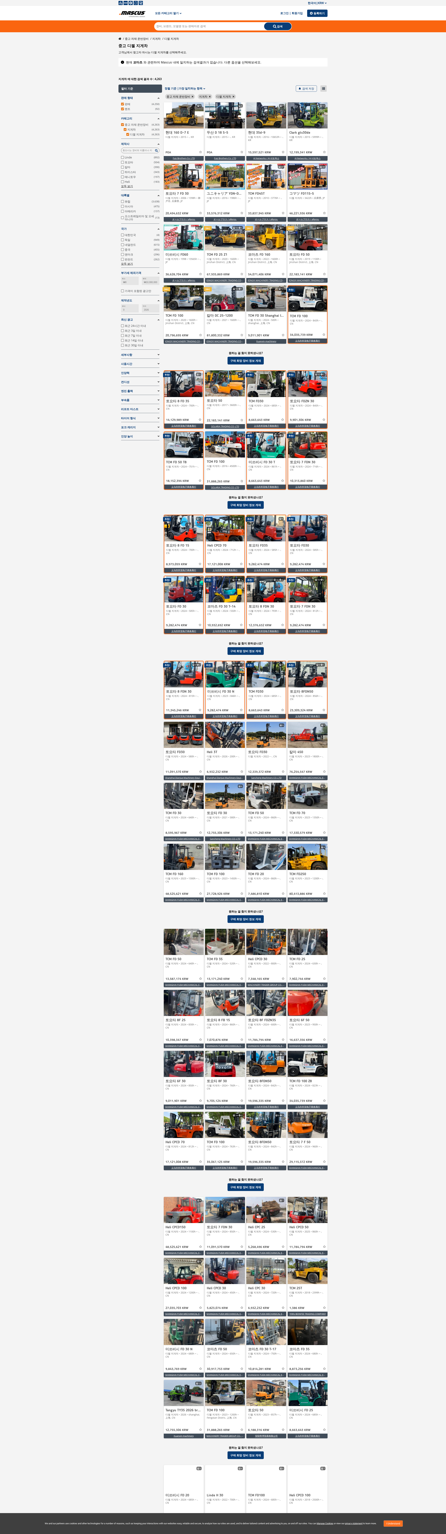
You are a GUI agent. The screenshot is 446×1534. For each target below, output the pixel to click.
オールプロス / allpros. (183, 219)
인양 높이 (127, 436)
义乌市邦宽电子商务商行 (307, 340)
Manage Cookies (325, 1523)
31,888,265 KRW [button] (218, 481)
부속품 (125, 400)
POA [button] (168, 152)
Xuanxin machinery (266, 341)
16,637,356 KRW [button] (300, 1040)
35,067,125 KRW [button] (218, 1162)
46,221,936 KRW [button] (300, 213)
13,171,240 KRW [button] (259, 833)
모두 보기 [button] (127, 186)
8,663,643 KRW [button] (259, 420)
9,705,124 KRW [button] (217, 1101)
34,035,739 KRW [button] (301, 335)
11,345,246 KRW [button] (177, 710)
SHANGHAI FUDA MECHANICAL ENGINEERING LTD (315, 777)
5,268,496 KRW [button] (258, 1247)
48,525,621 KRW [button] (177, 894)
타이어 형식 (128, 418)
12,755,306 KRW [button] (218, 833)
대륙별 (125, 195)
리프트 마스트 (130, 409)
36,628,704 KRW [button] (177, 274)
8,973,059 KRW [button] (176, 564)
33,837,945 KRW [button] (259, 213)
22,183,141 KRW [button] (300, 274)
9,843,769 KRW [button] (176, 1369)
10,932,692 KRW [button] (218, 625)
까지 (144, 306)
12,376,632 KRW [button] (260, 625)
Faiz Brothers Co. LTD (184, 158)
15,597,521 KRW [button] (259, 152)
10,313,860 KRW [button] (301, 481)
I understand (393, 1523)
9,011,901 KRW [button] (258, 335)
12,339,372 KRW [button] (259, 772)
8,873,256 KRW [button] (299, 1369)
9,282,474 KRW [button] (259, 564)
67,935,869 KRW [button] (218, 274)
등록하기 (319, 13)
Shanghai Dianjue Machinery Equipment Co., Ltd (190, 777)
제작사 (125, 143)
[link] (184, 115)
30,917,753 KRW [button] (218, 1369)
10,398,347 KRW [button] (177, 1040)
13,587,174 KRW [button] (177, 979)
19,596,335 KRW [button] (259, 1101)
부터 (123, 306)
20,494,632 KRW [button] (177, 213)
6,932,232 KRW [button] (217, 772)
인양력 (125, 372)
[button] (140, 89)
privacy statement (354, 1523)
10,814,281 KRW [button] (259, 1369)
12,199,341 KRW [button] (300, 152)
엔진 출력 (127, 391)
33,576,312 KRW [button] (218, 213)
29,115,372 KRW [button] (300, 1162)
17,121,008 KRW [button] (218, 564)
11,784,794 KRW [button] (259, 1040)
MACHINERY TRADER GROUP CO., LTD (267, 984)
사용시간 (126, 363)
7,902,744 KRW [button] (299, 979)
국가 (124, 228)
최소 (123, 279)
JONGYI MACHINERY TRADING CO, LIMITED (228, 280)
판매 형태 (127, 97)
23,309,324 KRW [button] (301, 710)
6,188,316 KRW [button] (258, 1430)
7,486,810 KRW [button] (258, 894)
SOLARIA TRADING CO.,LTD (225, 426)
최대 (144, 279)
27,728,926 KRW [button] (218, 894)
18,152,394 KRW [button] (177, 481)
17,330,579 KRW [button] (300, 833)
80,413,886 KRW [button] (300, 894)
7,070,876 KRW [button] (217, 1040)
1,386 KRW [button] (296, 1308)
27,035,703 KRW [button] (177, 1308)
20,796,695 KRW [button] (177, 335)
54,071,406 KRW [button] (259, 274)
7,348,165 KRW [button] (258, 979)
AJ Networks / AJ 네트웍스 (266, 158)
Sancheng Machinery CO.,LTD (266, 777)
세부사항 (126, 354)
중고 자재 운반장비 (137, 39)
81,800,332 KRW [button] (218, 335)
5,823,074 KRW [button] (217, 1308)
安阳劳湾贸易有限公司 (266, 1435)
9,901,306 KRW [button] (300, 420)
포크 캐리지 (128, 427)
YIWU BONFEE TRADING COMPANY (308, 1313)
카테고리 (126, 118)
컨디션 (125, 381)
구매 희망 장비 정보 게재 (245, 361)
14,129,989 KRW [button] (177, 420)
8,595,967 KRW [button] (176, 833)
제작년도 (126, 300)
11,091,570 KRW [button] (177, 772)
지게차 (156, 39)
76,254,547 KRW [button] (300, 772)
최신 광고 (127, 319)
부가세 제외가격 (131, 272)
